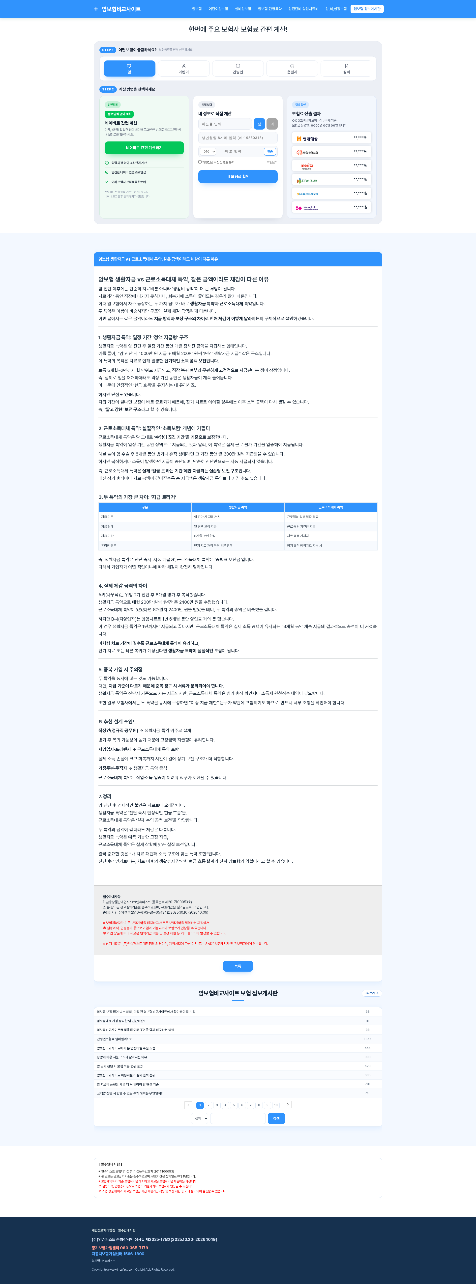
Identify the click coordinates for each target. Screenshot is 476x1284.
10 (276, 1105)
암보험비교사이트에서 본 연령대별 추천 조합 (126, 1048)
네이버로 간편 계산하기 (144, 147)
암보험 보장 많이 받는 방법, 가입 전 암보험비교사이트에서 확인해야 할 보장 (146, 1012)
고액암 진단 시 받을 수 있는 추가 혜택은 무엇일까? (130, 1093)
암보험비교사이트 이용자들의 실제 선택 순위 (126, 1075)
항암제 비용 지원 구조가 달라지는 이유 (122, 1057)
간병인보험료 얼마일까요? (114, 1039)
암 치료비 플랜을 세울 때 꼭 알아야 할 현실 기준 (128, 1084)
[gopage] (288, 1104)
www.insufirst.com (121, 1269)
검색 (276, 1118)
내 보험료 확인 (238, 176)
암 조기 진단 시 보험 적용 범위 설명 (120, 1066)
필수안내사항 (127, 1230)
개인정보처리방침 (103, 1230)
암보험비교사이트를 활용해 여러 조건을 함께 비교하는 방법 (135, 1030)
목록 (238, 966)
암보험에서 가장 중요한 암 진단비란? (121, 1021)
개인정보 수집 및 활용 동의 (218, 162)
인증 (270, 151)
